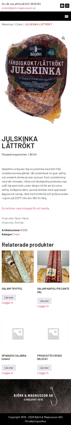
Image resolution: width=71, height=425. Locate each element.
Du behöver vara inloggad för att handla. (26, 208)
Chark (18, 24)
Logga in (7, 302)
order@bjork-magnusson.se (19, 8)
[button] (66, 16)
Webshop (7, 24)
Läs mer (8, 297)
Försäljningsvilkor (35, 421)
